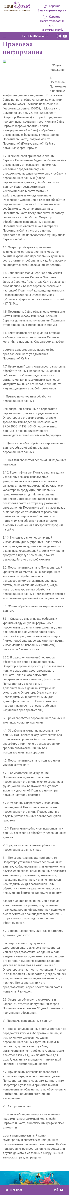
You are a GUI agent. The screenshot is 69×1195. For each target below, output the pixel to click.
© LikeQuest (14, 1190)
